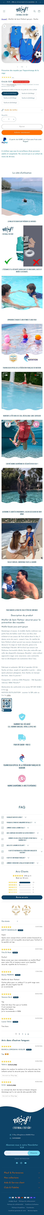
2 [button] (19, 1034)
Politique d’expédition (18, 1207)
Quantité (4, 115)
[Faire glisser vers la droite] (26, 67)
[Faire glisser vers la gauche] (17, 67)
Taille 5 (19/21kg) (29, 98)
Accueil (4, 19)
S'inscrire (33, 1153)
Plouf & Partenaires (13, 1173)
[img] (6, 927)
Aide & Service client (14, 1183)
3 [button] (22, 1034)
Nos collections (11, 1178)
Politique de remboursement (27, 1201)
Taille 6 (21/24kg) (11, 103)
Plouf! (15, 1201)
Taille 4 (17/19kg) (11, 98)
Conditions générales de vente (17, 1210)
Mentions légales (32, 1210)
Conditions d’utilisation (32, 1204)
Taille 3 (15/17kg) (11, 94)
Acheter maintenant (22, 132)
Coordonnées (30, 1207)
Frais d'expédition (11, 84)
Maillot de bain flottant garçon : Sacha (23, 19)
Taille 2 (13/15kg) (29, 94)
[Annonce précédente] (4, 2)
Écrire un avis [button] (22, 897)
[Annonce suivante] (40, 2)
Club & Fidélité (11, 1188)
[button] (4, 11)
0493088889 (16, 1138)
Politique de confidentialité (15, 1204)
